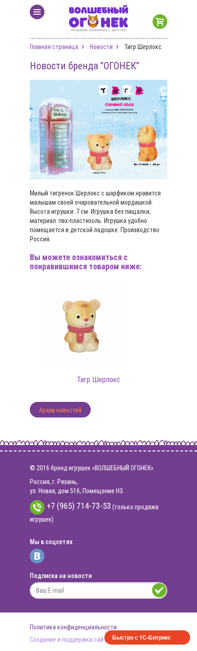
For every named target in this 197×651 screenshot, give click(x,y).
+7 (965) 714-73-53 (79, 506)
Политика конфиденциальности (73, 627)
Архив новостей (60, 410)
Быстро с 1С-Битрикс (141, 637)
